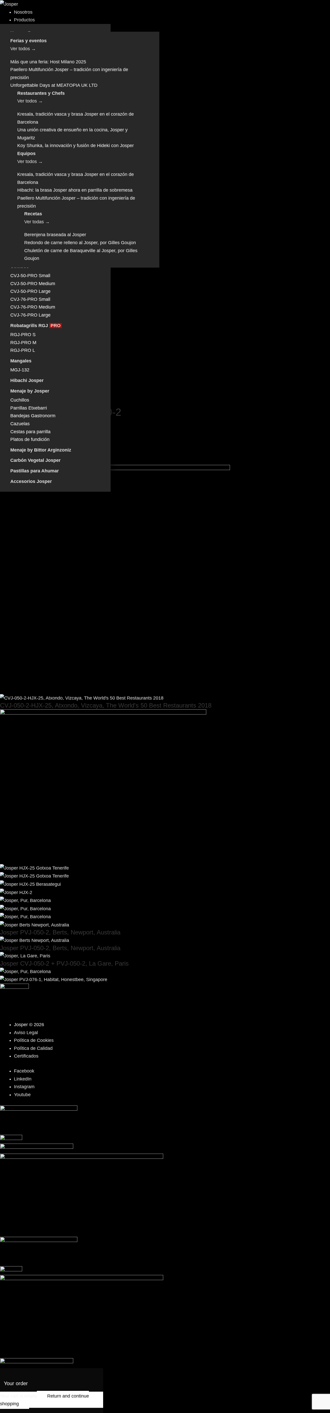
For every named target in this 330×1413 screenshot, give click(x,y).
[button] (172, 20)
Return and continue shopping (44, 1400)
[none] (172, 190)
